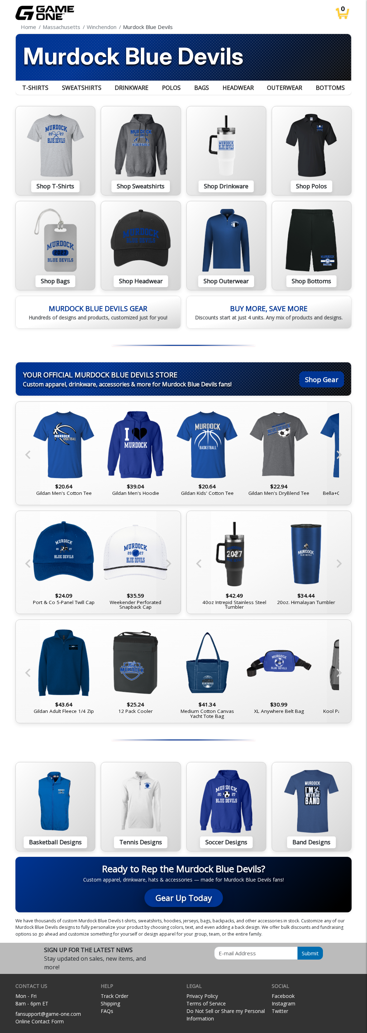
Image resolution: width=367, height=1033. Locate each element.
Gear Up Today (184, 897)
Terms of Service (206, 1003)
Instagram (283, 1003)
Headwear (238, 88)
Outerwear (284, 88)
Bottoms (330, 88)
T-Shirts (35, 88)
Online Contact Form (39, 1021)
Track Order (114, 996)
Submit (310, 953)
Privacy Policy (202, 996)
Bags (201, 88)
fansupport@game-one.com (48, 1013)
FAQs (107, 1011)
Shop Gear (321, 379)
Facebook (283, 996)
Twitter (280, 1011)
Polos (171, 88)
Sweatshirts (81, 88)
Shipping (110, 1003)
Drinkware (131, 88)
